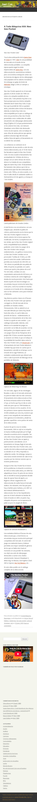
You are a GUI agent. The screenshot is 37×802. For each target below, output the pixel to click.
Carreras (6, 736)
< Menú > (18, 9)
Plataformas (7, 773)
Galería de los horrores (10, 753)
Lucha (5, 763)
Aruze (26, 618)
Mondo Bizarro (7, 766)
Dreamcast (26, 343)
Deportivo (6, 744)
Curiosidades (7, 741)
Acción (5, 729)
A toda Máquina (26, 616)
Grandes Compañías (9, 756)
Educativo (6, 746)
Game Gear (27, 57)
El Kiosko (6, 748)
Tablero (5, 786)
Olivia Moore (7, 703)
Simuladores (7, 783)
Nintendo (7, 85)
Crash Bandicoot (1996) (10, 713)
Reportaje (7, 618)
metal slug (12, 621)
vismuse (5, 706)
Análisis (5, 731)
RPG (4, 781)
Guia (4, 758)
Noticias (5, 771)
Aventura (6, 734)
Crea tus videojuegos (9, 739)
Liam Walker (7, 718)
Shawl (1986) (17, 703)
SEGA (8, 60)
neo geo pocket (21, 621)
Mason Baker (7, 716)
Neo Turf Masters (20, 563)
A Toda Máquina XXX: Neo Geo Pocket (17, 27)
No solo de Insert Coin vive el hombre (14, 768)
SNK (17, 60)
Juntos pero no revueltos (10, 761)
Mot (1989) (14, 706)
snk (11, 623)
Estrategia (6, 751)
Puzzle (5, 776)
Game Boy (19, 70)
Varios (5, 788)
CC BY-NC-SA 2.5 (7, 797)
